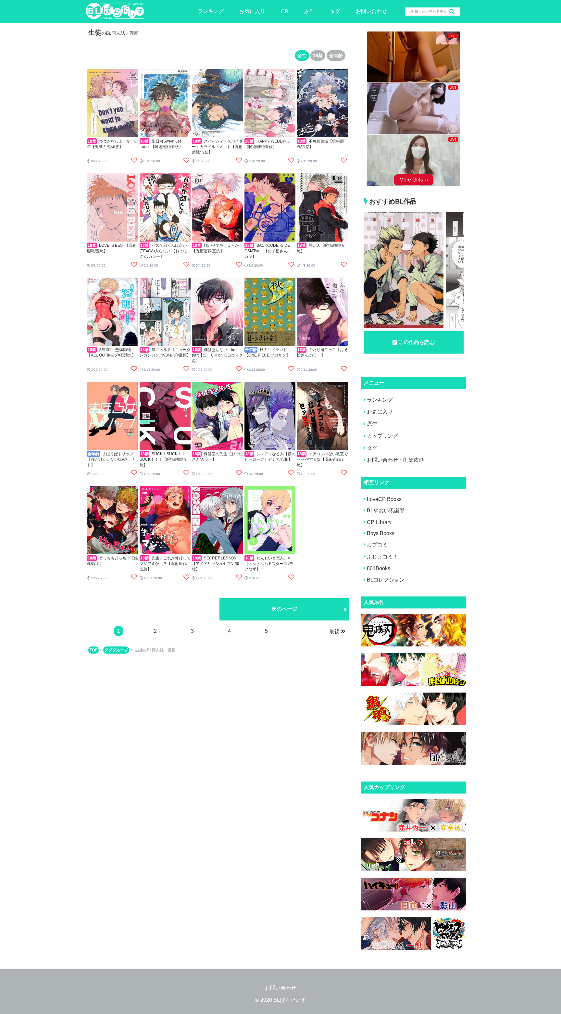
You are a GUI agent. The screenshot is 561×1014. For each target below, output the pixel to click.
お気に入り (252, 11)
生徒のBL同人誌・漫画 (155, 650)
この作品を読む (416, 342)
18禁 (318, 55)
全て (301, 55)
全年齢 (336, 55)
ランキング (211, 11)
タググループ (116, 650)
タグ (335, 11)
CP (284, 11)
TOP (93, 650)
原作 (309, 11)
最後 (334, 631)
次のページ (284, 609)
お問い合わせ (371, 11)
